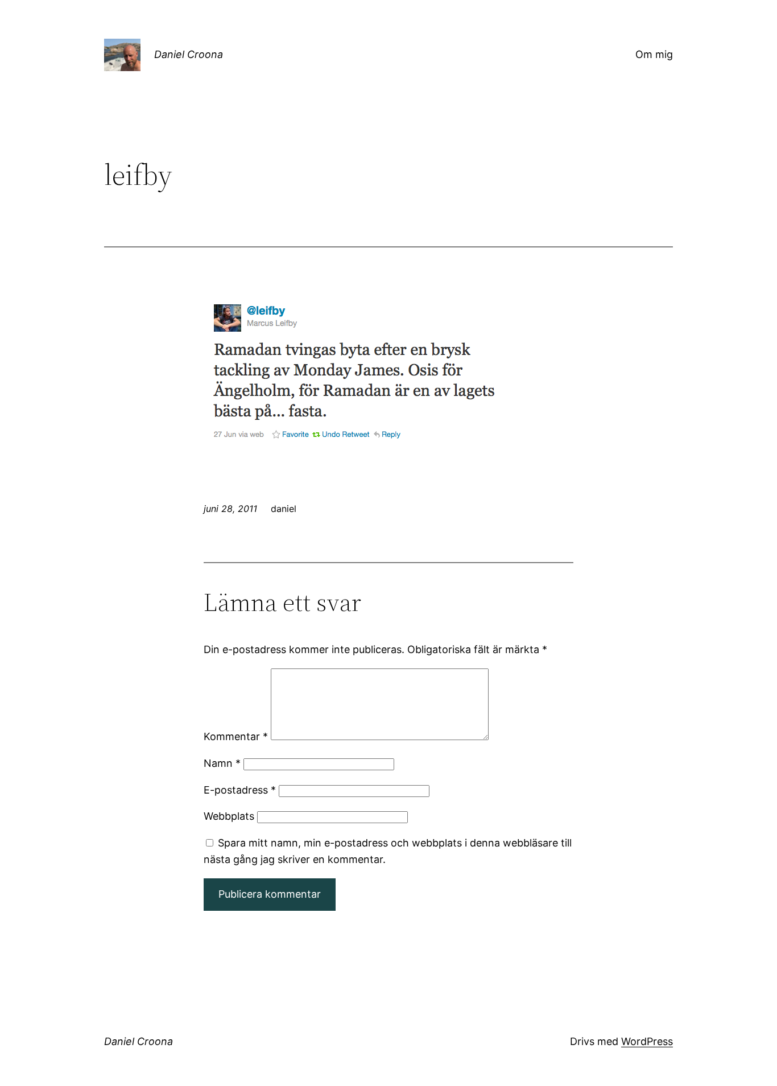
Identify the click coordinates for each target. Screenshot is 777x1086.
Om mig (654, 54)
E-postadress (240, 790)
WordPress (647, 1041)
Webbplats (229, 816)
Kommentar (236, 736)
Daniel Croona (188, 54)
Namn (222, 763)
